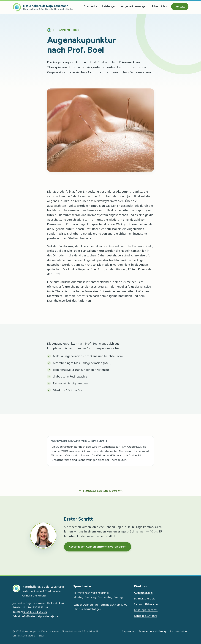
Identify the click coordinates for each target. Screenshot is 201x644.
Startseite (90, 6)
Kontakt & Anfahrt (145, 615)
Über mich (158, 6)
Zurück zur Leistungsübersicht (102, 490)
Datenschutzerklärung (152, 631)
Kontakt (179, 6)
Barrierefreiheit (178, 631)
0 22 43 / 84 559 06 (35, 612)
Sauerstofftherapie (146, 604)
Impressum (128, 631)
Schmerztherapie (144, 598)
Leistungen (109, 6)
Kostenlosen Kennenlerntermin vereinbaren (97, 546)
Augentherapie (143, 592)
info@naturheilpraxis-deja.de (40, 616)
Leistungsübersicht (146, 610)
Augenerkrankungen (134, 6)
